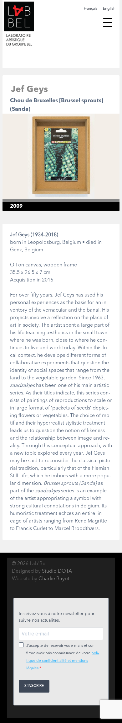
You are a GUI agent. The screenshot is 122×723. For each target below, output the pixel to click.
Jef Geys (29, 89)
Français (90, 9)
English (109, 9)
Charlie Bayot (53, 578)
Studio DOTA (57, 571)
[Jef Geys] (61, 195)
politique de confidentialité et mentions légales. (62, 660)
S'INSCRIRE (34, 686)
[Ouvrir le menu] (107, 22)
